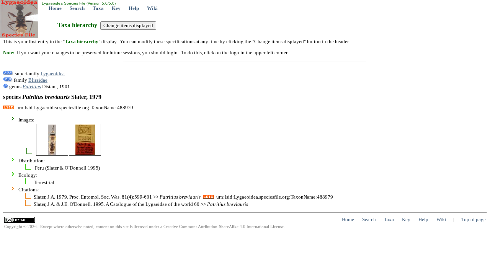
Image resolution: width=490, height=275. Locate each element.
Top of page (473, 219)
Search (77, 8)
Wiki (152, 8)
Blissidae (37, 80)
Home (55, 8)
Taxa (98, 8)
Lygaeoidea (53, 73)
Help (134, 8)
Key (116, 8)
